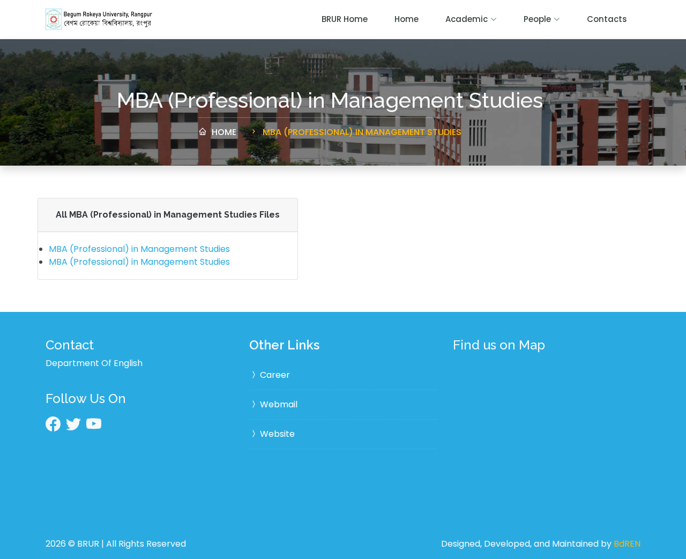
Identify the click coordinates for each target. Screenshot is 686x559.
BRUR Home (345, 19)
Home (406, 19)
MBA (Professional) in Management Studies (360, 132)
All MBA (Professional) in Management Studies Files (168, 215)
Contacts (607, 19)
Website (276, 434)
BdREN (627, 544)
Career (274, 375)
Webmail (277, 404)
